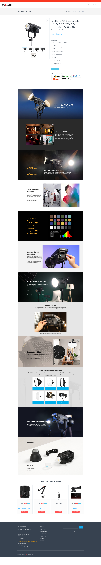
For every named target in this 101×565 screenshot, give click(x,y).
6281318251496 (22, 540)
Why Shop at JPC (44, 531)
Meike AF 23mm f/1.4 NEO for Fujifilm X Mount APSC (25, 500)
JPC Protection (44, 536)
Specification (28, 83)
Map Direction (43, 533)
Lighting (69, 11)
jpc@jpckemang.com (6, 1)
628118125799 (21, 538)
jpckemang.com (30, 554)
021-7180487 (15, 1)
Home (66, 11)
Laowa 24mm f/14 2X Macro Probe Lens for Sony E (59, 500)
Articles (42, 540)
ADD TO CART (55, 68)
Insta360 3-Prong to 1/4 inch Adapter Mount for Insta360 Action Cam (76, 500)
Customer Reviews (43, 83)
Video (35, 83)
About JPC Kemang (44, 529)
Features (20, 83)
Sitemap (42, 538)
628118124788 (21, 537)
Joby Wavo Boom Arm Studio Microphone (42, 500)
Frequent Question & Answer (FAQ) (47, 534)
